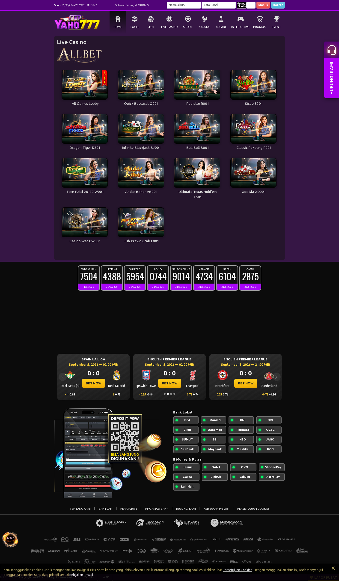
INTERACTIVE (240, 26)
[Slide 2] (168, 394)
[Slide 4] (174, 394)
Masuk (263, 5)
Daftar (278, 5)
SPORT (188, 26)
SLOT (151, 26)
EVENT (276, 26)
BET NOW (111, 383)
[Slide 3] (171, 394)
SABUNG (204, 26)
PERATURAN (128, 508)
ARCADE (221, 26)
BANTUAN (105, 508)
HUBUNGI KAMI (186, 508)
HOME (118, 26)
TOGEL (134, 26)
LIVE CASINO (169, 26)
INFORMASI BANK (156, 508)
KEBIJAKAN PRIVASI (216, 508)
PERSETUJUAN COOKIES (253, 508)
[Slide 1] (165, 394)
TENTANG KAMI (80, 508)
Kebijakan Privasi (81, 575)
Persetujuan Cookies (237, 570)
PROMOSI (259, 26)
